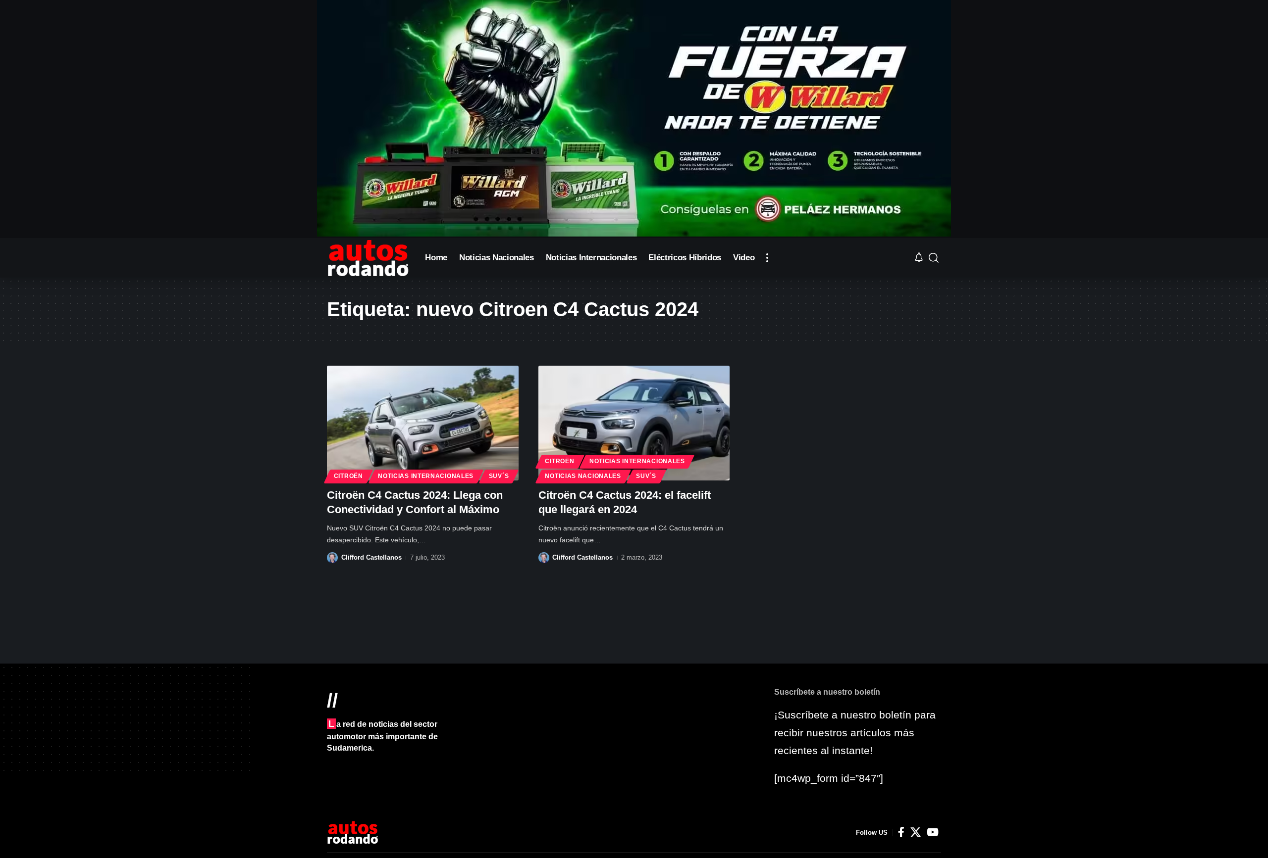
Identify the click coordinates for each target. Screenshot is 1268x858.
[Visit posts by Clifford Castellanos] (332, 557)
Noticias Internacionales (426, 476)
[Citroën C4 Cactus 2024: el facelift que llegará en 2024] (634, 423)
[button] (767, 258)
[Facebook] (901, 832)
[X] (915, 832)
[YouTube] (932, 832)
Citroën (348, 476)
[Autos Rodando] (368, 258)
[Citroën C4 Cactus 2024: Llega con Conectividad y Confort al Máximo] (423, 423)
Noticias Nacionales (583, 476)
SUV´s (499, 476)
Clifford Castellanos (371, 557)
